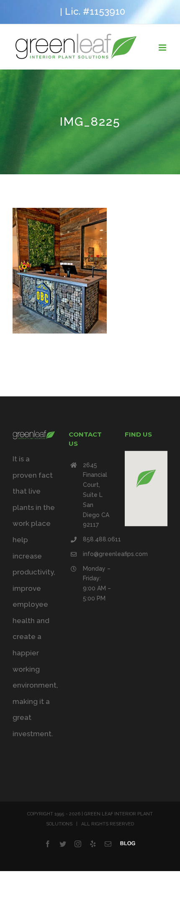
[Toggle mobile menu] (163, 47)
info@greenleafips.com (97, 554)
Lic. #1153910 (95, 11)
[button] (146, 478)
